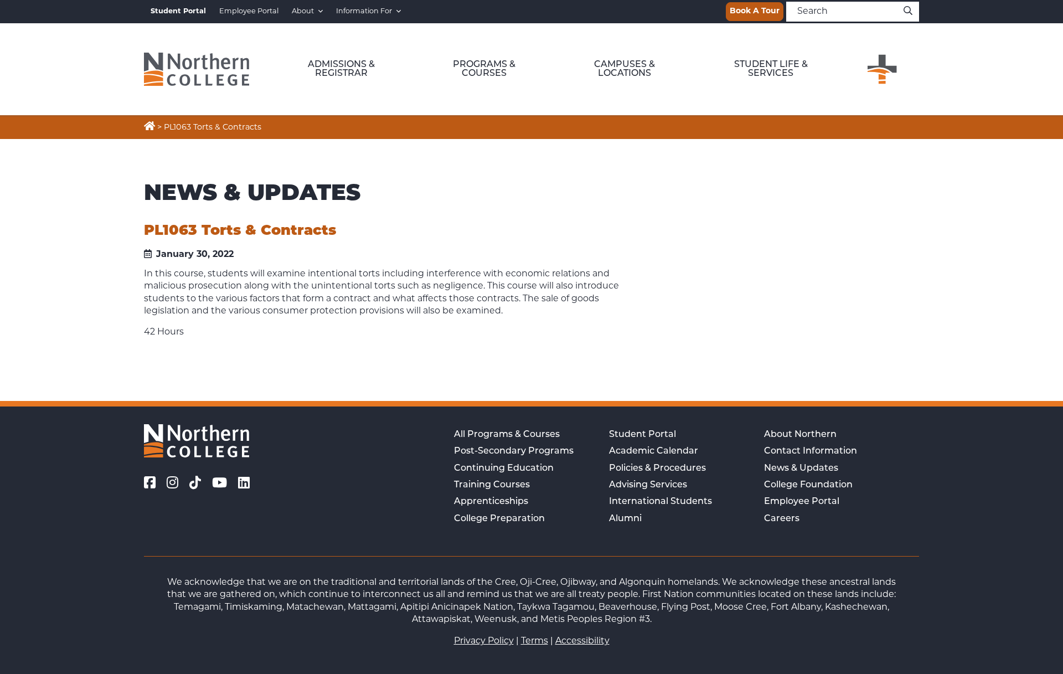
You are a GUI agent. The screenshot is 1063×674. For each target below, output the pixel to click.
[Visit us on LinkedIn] (244, 484)
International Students (660, 501)
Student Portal (642, 434)
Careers (781, 518)
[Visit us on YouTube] (219, 484)
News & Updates (801, 468)
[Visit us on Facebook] (150, 484)
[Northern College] (196, 69)
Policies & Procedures (657, 468)
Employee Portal (248, 11)
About (303, 11)
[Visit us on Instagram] (172, 484)
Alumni (625, 518)
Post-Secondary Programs (514, 451)
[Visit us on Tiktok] (195, 484)
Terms (534, 641)
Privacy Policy (484, 641)
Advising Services (648, 485)
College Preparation (499, 518)
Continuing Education (504, 468)
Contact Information (810, 451)
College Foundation (808, 485)
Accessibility (582, 641)
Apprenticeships (491, 501)
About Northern (800, 434)
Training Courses (492, 485)
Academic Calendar (653, 451)
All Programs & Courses (507, 434)
